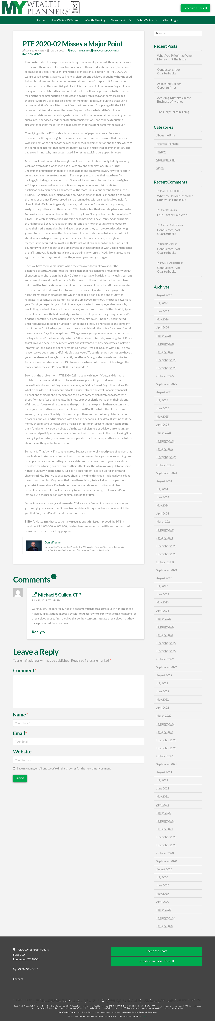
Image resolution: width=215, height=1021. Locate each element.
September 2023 (166, 570)
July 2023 (162, 586)
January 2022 (164, 731)
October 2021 (165, 756)
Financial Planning (106, 50)
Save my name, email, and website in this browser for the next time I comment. (64, 768)
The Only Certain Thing (173, 112)
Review (161, 151)
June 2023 (162, 594)
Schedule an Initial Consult (156, 961)
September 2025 (166, 384)
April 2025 (162, 424)
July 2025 (162, 400)
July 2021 (162, 780)
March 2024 (163, 521)
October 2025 (165, 376)
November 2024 (166, 456)
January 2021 (164, 829)
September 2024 (166, 473)
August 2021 (164, 772)
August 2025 (164, 392)
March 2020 (163, 909)
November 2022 (166, 651)
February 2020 (165, 917)
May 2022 (162, 699)
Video (160, 168)
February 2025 (165, 440)
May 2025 (162, 416)
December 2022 (166, 643)
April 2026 (162, 327)
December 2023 (166, 546)
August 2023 (164, 578)
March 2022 (163, 715)
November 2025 (166, 368)
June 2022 (162, 691)
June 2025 (162, 408)
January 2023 (164, 634)
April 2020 (162, 901)
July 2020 (162, 877)
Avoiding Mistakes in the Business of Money (174, 99)
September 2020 (166, 861)
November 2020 (166, 845)
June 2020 (162, 885)
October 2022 (165, 659)
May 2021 (162, 796)
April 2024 (162, 513)
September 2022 (166, 667)
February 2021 (165, 820)
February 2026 (165, 343)
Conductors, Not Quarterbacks (168, 71)
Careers (18, 979)
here (144, 1016)
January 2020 (164, 926)
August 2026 (164, 295)
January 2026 (164, 352)
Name (20, 715)
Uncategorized (165, 159)
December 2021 (166, 740)
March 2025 (163, 432)
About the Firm (80, 50)
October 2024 (165, 465)
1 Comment (33, 54)
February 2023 (165, 626)
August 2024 (164, 481)
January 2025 (164, 448)
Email (20, 733)
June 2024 (162, 497)
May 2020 (162, 893)
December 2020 (166, 837)
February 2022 (165, 723)
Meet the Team (156, 951)
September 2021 (166, 764)
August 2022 (164, 675)
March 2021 (163, 812)
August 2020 (164, 869)
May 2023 (162, 602)
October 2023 (165, 562)
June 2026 (162, 311)
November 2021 (166, 748)
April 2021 (162, 804)
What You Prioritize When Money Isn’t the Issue (175, 57)
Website (22, 752)
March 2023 (163, 618)
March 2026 (163, 335)
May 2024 (162, 505)
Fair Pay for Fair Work (172, 215)
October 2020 (165, 853)
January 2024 (164, 537)
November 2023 (166, 554)
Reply (37, 632)
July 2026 (162, 303)
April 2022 (162, 707)
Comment (25, 670)
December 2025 (166, 360)
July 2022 (162, 683)
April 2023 (162, 610)
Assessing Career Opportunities (169, 85)
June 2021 (162, 788)
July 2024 (162, 489)
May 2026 (162, 319)
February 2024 (165, 529)
